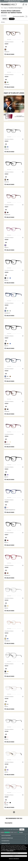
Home (2, 7)
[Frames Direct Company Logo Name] (9, 4)
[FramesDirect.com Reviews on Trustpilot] (14, 832)
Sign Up (21, 829)
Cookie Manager (10, 850)
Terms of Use (13, 849)
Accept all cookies (14, 853)
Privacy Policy (5, 849)
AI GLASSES (3, 15)
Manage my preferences (14, 858)
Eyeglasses (6, 7)
